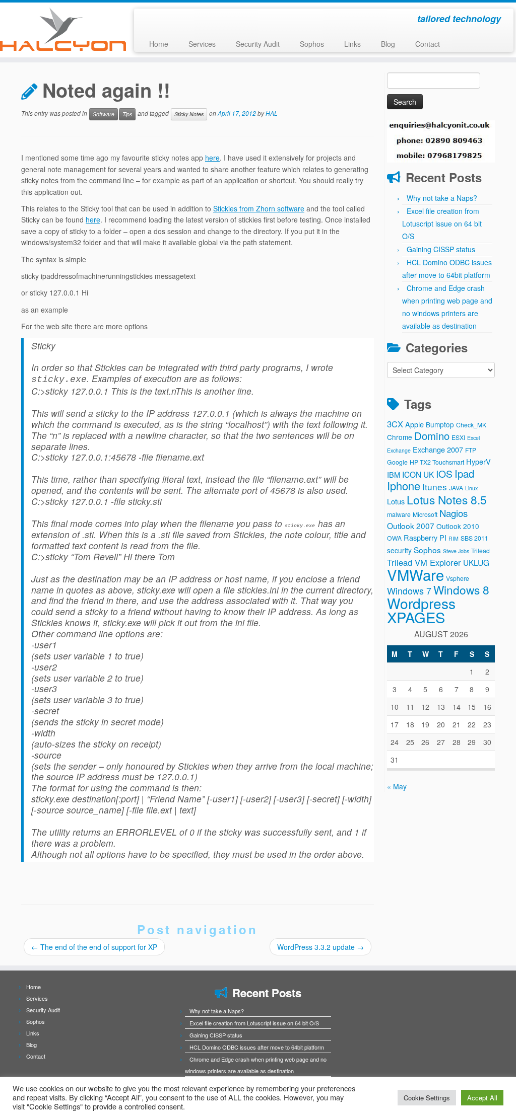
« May (397, 786)
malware (399, 514)
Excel (473, 437)
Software (103, 114)
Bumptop (440, 424)
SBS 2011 (474, 538)
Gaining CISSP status (441, 249)
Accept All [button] (482, 1097)
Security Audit (258, 44)
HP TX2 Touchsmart (437, 462)
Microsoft (425, 514)
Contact (427, 44)
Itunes (434, 486)
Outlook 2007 (410, 525)
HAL (272, 113)
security (399, 550)
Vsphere (457, 578)
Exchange (399, 450)
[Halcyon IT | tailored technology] (60, 29)
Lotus (396, 501)
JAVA (456, 487)
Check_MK (471, 424)
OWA (394, 538)
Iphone (403, 485)
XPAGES (416, 617)
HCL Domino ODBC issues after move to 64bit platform (256, 1047)
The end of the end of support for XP (94, 947)
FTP (470, 449)
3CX (395, 424)
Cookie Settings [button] (427, 1097)
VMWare (415, 574)
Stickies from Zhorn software (258, 208)
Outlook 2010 (457, 526)
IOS (444, 474)
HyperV (478, 461)
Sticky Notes (189, 114)
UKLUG (476, 562)
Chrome (399, 437)
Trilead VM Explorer (424, 562)
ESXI (458, 437)
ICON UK (418, 474)
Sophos (312, 44)
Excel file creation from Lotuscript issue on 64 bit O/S (442, 223)
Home (158, 44)
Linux (471, 488)
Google (397, 462)
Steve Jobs (456, 551)
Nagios (453, 512)
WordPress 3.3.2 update (320, 947)
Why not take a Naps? (442, 198)
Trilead (480, 550)
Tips (127, 114)
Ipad (464, 473)
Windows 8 (461, 589)
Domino (431, 435)
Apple (414, 424)
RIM (453, 538)
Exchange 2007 (438, 449)
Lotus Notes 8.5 (447, 499)
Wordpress (421, 603)
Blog (388, 44)
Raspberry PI (425, 537)
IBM (393, 474)
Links (352, 44)
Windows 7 (409, 590)
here (212, 158)
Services (202, 44)
